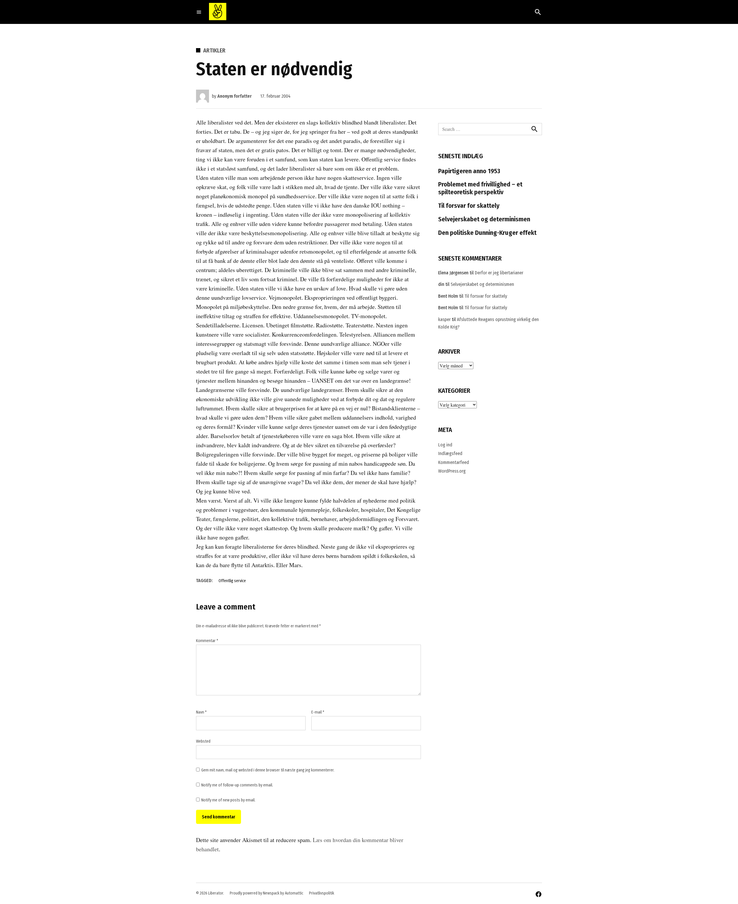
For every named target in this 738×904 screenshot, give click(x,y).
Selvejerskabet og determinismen (484, 219)
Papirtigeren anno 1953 (469, 171)
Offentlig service (232, 580)
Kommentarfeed (453, 462)
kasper (444, 319)
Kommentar (207, 640)
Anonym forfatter (234, 96)
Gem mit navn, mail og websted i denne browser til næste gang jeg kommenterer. (267, 770)
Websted (203, 741)
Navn (201, 712)
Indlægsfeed (450, 453)
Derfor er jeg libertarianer (499, 272)
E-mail (317, 712)
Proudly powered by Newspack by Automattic (266, 893)
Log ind (445, 445)
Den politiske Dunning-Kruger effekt (487, 233)
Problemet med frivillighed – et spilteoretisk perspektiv (480, 188)
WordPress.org (452, 471)
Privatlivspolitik (321, 893)
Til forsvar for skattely (469, 206)
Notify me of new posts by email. (228, 800)
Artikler (214, 50)
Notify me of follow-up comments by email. (237, 785)
